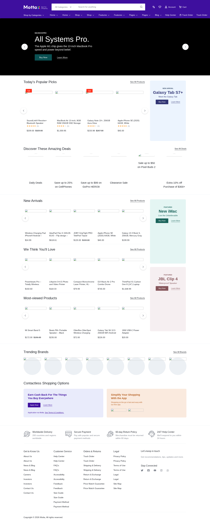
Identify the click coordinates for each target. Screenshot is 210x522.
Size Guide (58, 493)
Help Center (170, 15)
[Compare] (153, 7)
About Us (28, 456)
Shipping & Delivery (92, 465)
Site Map (117, 484)
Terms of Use (119, 465)
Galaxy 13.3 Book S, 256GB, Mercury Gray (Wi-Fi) (132, 235)
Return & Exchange (92, 474)
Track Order (187, 15)
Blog (157, 15)
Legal (115, 474)
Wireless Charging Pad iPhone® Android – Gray (35, 235)
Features (103, 15)
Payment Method (61, 502)
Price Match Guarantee (93, 484)
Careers (27, 474)
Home (52, 15)
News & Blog (29, 465)
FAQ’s (56, 465)
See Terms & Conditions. (54, 413)
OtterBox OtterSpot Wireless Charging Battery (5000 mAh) (82, 333)
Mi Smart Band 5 (32, 330)
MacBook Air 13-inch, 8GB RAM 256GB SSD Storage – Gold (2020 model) (69, 123)
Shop (77, 15)
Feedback (58, 484)
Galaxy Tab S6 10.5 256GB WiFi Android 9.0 (107, 333)
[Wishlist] (159, 7)
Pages (132, 15)
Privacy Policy (119, 456)
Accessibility (59, 474)
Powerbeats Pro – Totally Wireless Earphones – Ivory (33, 284)
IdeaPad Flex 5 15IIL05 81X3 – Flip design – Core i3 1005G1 (59, 235)
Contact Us (29, 488)
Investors (28, 479)
